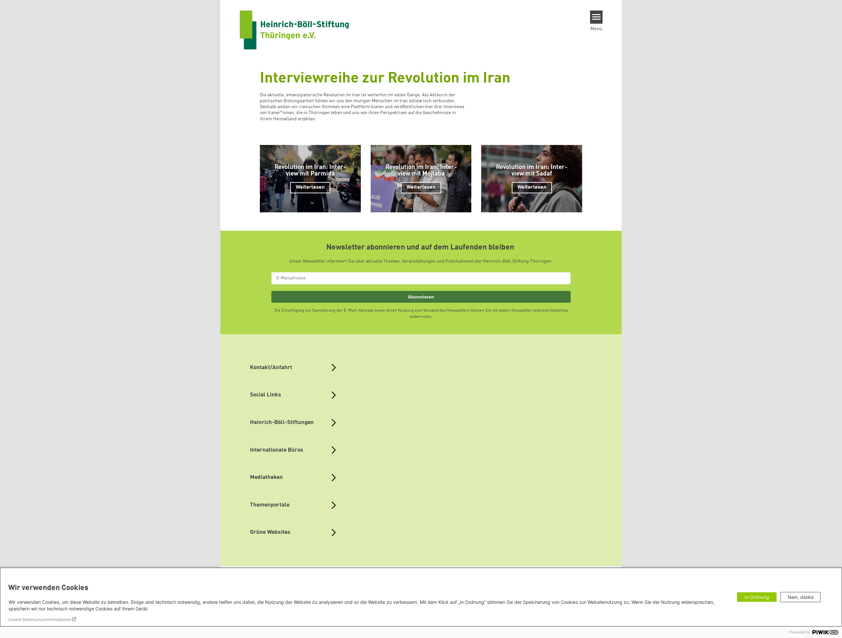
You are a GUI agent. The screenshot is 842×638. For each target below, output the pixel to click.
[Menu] (596, 17)
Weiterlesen (310, 187)
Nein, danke (801, 597)
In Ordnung (757, 597)
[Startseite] (294, 30)
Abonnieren (421, 296)
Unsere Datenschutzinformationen (39, 619)
